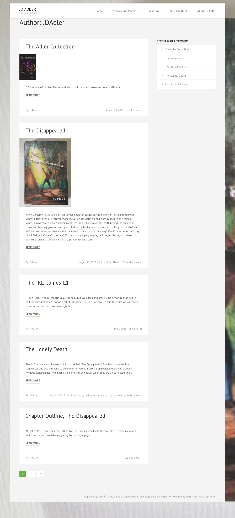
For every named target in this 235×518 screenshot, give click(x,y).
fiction (71, 395)
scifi (122, 262)
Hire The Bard (178, 11)
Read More (33, 95)
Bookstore (153, 11)
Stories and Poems (124, 11)
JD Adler (27, 9)
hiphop (78, 395)
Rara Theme (164, 496)
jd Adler (130, 110)
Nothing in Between (176, 84)
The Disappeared (45, 130)
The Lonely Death (46, 349)
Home (99, 11)
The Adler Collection (50, 46)
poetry (139, 110)
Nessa (116, 262)
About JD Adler (206, 11)
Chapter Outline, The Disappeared (65, 415)
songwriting (118, 395)
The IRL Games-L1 (47, 282)
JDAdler (33, 110)
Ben (101, 262)
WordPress (192, 496)
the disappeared (133, 262)
